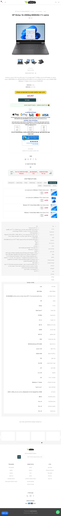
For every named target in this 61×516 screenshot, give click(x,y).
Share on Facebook (33, 159)
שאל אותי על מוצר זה (30, 164)
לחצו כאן (11, 173)
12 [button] (29, 442)
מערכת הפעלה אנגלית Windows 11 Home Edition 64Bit (36, 212)
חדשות (30, 470)
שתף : (30, 156)
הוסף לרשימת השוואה (29, 73)
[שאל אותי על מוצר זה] (30, 167)
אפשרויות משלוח (50, 470)
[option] (20, 62)
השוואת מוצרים (30, 481)
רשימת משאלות (11, 479)
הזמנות (11, 470)
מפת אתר (50, 467)
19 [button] (21, 442)
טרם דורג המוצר (30, 70)
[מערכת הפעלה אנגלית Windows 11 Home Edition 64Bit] (54, 215)
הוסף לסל (27, 100)
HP (29, 18)
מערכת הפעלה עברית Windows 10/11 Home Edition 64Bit (36, 205)
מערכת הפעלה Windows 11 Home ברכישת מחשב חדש (37, 190)
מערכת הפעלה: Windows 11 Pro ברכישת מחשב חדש (37, 197)
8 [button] (34, 442)
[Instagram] (30, 496)
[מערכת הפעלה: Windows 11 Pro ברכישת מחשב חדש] (54, 200)
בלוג (30, 473)
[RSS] (27, 496)
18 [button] (22, 442)
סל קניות (11, 476)
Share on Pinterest (30, 159)
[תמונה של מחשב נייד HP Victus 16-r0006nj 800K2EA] (20, 62)
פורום (30, 476)
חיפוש (30, 467)
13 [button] (28, 442)
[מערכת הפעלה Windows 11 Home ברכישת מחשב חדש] (54, 192)
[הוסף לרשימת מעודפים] (30, 109)
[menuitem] (49, 467)
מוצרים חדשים (30, 484)
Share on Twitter (36, 159)
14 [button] (27, 442)
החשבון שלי (11, 467)
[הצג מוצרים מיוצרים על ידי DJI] (8, 436)
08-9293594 (25, 118)
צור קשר (50, 479)
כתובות (11, 473)
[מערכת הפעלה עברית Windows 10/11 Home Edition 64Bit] (54, 207)
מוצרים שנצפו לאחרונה (30, 479)
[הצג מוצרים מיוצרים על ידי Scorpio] (23, 436)
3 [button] (40, 442)
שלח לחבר (28, 159)
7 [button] (35, 442)
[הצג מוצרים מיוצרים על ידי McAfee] (38, 436)
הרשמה (19, 457)
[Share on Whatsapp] (25, 159)
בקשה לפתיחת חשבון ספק (11, 481)
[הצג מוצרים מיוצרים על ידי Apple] (53, 436)
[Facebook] (33, 496)
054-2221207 (17, 118)
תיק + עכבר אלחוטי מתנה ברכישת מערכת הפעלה (30, 92)
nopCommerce (33, 511)
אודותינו (50, 476)
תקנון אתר (50, 473)
